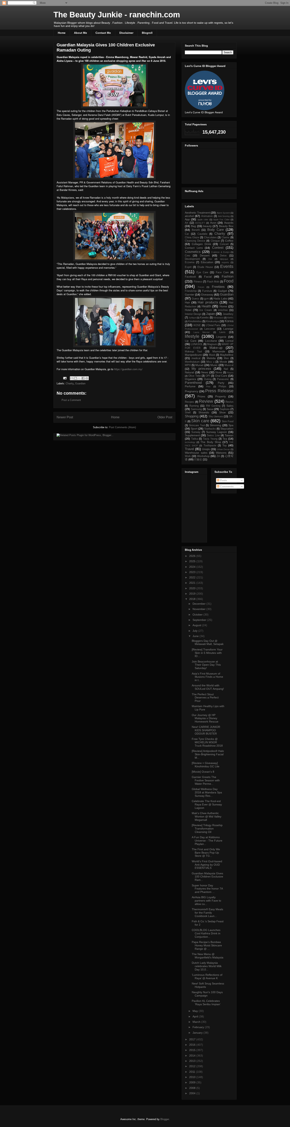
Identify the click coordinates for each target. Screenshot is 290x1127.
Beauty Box (226, 226)
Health (206, 306)
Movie (223, 361)
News (204, 372)
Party (221, 382)
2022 (192, 577)
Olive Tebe (194, 375)
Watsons (221, 452)
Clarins (225, 237)
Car (187, 234)
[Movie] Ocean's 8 (203, 771)
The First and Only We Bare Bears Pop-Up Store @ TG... (206, 853)
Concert (224, 244)
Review (206, 401)
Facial (208, 276)
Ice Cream (205, 310)
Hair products (208, 302)
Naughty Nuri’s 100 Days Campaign (207, 994)
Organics (190, 379)
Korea (229, 321)
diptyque (224, 259)
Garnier (189, 294)
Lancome (209, 328)
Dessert (205, 255)
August (197, 625)
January (198, 1032)
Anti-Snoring (224, 216)
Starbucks (210, 428)
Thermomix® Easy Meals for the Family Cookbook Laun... (207, 913)
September (200, 619)
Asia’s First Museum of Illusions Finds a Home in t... (207, 677)
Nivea (218, 372)
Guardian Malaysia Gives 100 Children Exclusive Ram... (207, 877)
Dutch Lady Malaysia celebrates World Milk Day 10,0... (207, 966)
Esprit (188, 267)
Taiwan (229, 435)
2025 (192, 561)
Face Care (222, 272)
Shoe (222, 412)
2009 (192, 1082)
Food (228, 281)
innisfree (223, 310)
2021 (192, 582)
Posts (223, 480)
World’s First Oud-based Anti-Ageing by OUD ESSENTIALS (207, 865)
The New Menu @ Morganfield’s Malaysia (207, 955)
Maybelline (226, 354)
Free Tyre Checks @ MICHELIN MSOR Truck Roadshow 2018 (207, 742)
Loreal (229, 340)
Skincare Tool (197, 425)
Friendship (191, 291)
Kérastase (218, 317)
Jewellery (228, 314)
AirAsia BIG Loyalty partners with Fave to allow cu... (206, 901)
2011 (192, 1071)
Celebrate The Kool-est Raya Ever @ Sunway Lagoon (207, 804)
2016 (192, 1044)
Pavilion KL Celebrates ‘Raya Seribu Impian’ (206, 1002)
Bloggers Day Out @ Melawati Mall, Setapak (208, 642)
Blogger (164, 1119)
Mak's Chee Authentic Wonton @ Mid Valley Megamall (206, 816)
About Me (80, 32)
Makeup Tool (193, 351)
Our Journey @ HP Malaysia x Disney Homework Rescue (205, 718)
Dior (210, 259)
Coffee (229, 240)
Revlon (229, 402)
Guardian (80, 383)
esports (225, 262)
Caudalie (202, 234)
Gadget (222, 290)
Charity (70, 383)
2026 (192, 555)
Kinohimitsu (195, 321)
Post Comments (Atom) (122, 427)
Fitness (198, 281)
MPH (188, 365)
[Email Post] (64, 377)
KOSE (197, 325)
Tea (225, 438)
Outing (207, 379)
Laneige (228, 328)
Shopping (191, 416)
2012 (192, 1066)
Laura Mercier (202, 332)
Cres (187, 255)
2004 (192, 1093)
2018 (192, 599)
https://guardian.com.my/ (128, 369)
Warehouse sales (196, 452)
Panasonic (223, 379)
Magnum (212, 344)
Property (220, 396)
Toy (224, 445)
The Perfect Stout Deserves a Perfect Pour (205, 698)
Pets (208, 386)
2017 (192, 1039)
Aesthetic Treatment (197, 212)
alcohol (189, 216)
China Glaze (192, 237)
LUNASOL (197, 344)
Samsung (196, 409)
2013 (192, 1060)
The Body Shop (210, 442)
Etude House (205, 267)
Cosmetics (193, 252)
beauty (207, 226)
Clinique (215, 240)
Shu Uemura (216, 416)
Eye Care (202, 272)
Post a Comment (71, 400)
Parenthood (193, 383)
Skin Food (228, 421)
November (199, 609)
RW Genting (213, 405)
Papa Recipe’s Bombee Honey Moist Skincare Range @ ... (207, 945)
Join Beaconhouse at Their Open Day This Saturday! (206, 665)
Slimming (215, 425)
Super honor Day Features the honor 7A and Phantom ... (207, 889)
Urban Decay (223, 449)
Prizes (201, 396)
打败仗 (198, 459)
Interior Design (193, 314)
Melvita (211, 358)
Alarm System (223, 213)
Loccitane (211, 340)
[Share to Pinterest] (87, 378)
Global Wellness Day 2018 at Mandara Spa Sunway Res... (207, 792)
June (196, 636)
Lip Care (190, 340)
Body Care (215, 230)
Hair (187, 302)
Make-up (216, 348)
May (196, 1011)
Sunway (195, 432)
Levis (222, 332)
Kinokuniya (212, 321)
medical (196, 358)
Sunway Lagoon (216, 432)
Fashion (227, 276)
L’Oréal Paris (213, 325)
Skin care (200, 420)
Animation (207, 216)
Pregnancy (191, 391)
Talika (194, 438)
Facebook (190, 276)
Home (61, 32)
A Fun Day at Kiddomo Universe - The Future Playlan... (207, 840)
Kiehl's (230, 317)
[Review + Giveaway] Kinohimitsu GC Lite (205, 764)
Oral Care (221, 375)
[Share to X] (79, 378)
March (197, 1021)
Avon (213, 222)
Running (194, 405)
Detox (223, 255)
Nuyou (230, 372)
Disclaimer (126, 32)
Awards (228, 222)
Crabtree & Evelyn (220, 252)
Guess (195, 298)
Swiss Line (213, 435)
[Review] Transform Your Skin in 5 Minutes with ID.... (207, 653)
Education (207, 262)
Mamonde (218, 351)
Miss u (210, 361)
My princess (201, 369)
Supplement (192, 435)
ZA (218, 456)
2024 (192, 566)
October (198, 614)
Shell (188, 412)
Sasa (210, 409)
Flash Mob (213, 281)
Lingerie (221, 336)
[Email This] (72, 378)
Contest (218, 248)
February (199, 1027)
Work (188, 456)
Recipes (189, 402)
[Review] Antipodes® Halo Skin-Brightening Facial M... (208, 754)
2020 (192, 588)
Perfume (190, 386)
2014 (192, 1055)
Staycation (226, 428)
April (196, 1016)
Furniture (207, 291)
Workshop (203, 456)
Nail (226, 369)
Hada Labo (220, 298)
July (195, 630)
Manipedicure (193, 354)
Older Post (164, 417)
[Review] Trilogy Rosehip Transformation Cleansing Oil (207, 828)
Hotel (188, 310)
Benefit (196, 230)
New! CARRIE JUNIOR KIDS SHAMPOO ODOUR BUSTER (206, 730)
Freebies (218, 287)
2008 (192, 1087)
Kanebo (204, 317)
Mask (212, 355)
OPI (208, 375)
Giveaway (207, 294)
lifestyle (192, 336)
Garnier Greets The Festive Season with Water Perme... (206, 780)
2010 (192, 1077)
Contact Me (103, 32)
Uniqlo (206, 449)
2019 (192, 593)
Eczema (189, 262)
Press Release (219, 390)
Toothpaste (210, 445)
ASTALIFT (200, 223)
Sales (229, 405)
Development (192, 259)
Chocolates (210, 237)
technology (190, 442)
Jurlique (192, 317)
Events (226, 266)
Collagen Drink (201, 244)
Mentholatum (192, 361)
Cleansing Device (195, 240)
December (199, 603)
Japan (210, 314)
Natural (189, 372)
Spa (230, 425)
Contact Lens (194, 247)
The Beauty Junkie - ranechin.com (116, 14)
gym (206, 298)
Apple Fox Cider (221, 219)
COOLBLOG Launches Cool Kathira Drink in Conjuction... (206, 933)
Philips (222, 386)
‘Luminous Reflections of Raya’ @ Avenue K (207, 976)
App (187, 219)
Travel (189, 449)
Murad (199, 365)
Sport (194, 428)
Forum (201, 287)
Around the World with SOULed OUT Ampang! (208, 687)
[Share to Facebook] (83, 378)
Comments (226, 486)
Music (214, 365)
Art (186, 222)
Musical (229, 365)
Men (226, 358)
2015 (192, 1050)
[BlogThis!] (76, 378)
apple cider (202, 219)
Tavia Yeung (210, 438)
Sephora (224, 409)
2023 (192, 572)
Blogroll (147, 32)
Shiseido (203, 412)
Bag (193, 226)
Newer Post (65, 417)
